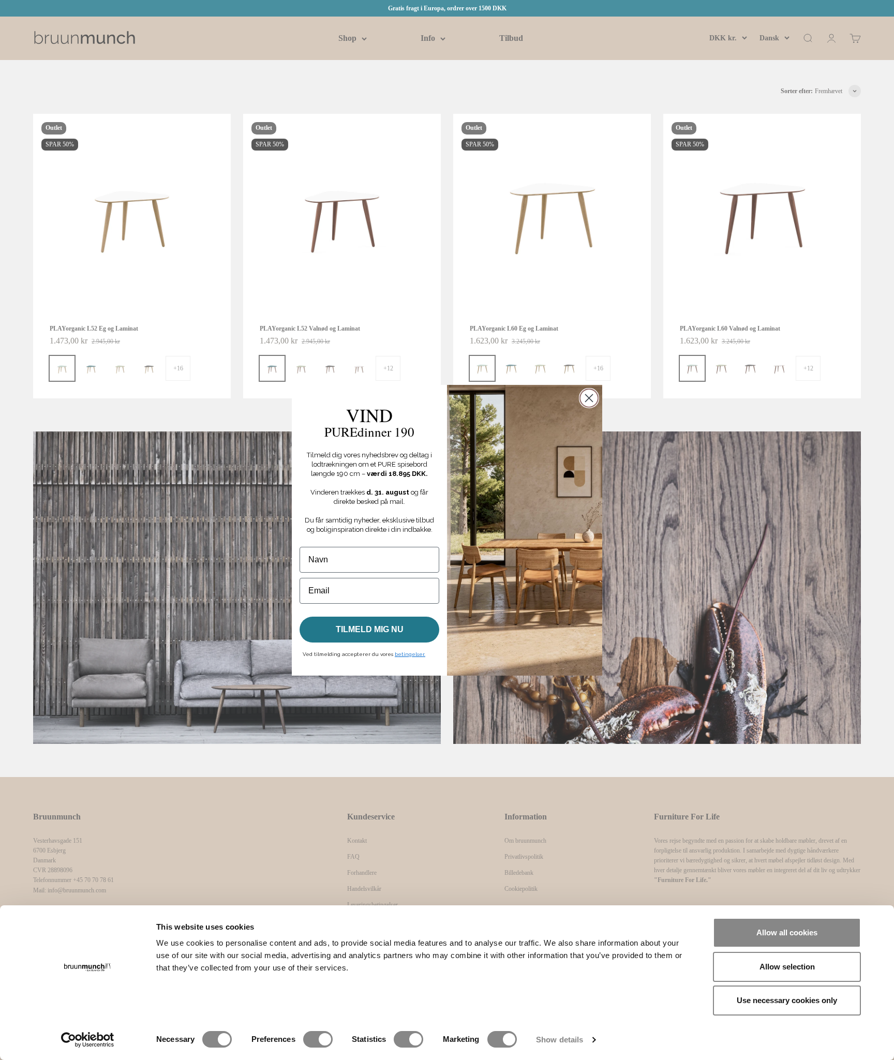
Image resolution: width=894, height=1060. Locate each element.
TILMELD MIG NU (370, 629)
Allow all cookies (786, 932)
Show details (559, 1039)
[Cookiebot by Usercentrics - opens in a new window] (87, 1040)
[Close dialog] (589, 398)
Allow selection (787, 966)
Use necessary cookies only (787, 1000)
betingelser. (410, 654)
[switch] (318, 1039)
